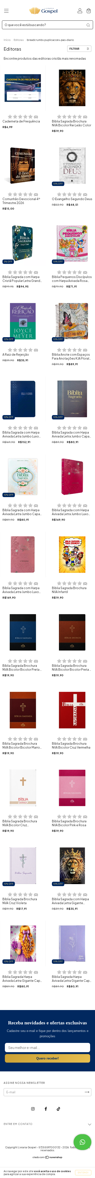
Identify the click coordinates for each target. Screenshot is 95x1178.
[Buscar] (88, 25)
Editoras (19, 39)
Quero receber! (47, 1058)
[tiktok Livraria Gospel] (58, 1109)
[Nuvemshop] (47, 1158)
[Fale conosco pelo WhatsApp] (82, 1142)
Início (7, 39)
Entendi (83, 1172)
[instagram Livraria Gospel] (33, 1109)
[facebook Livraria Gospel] (46, 1109)
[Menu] (6, 11)
